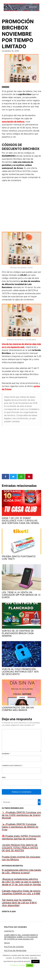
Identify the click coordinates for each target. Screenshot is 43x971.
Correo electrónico (12, 765)
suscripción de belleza (13, 121)
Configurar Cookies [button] (17, 965)
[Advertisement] (21, 207)
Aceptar (29, 965)
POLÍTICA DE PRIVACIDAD (15, 950)
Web (4, 777)
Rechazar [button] (35, 961)
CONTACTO (9, 931)
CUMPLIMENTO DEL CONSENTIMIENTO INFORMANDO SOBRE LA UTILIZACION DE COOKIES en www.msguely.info (21, 937)
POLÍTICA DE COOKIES (14, 947)
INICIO (7, 943)
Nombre (6, 754)
